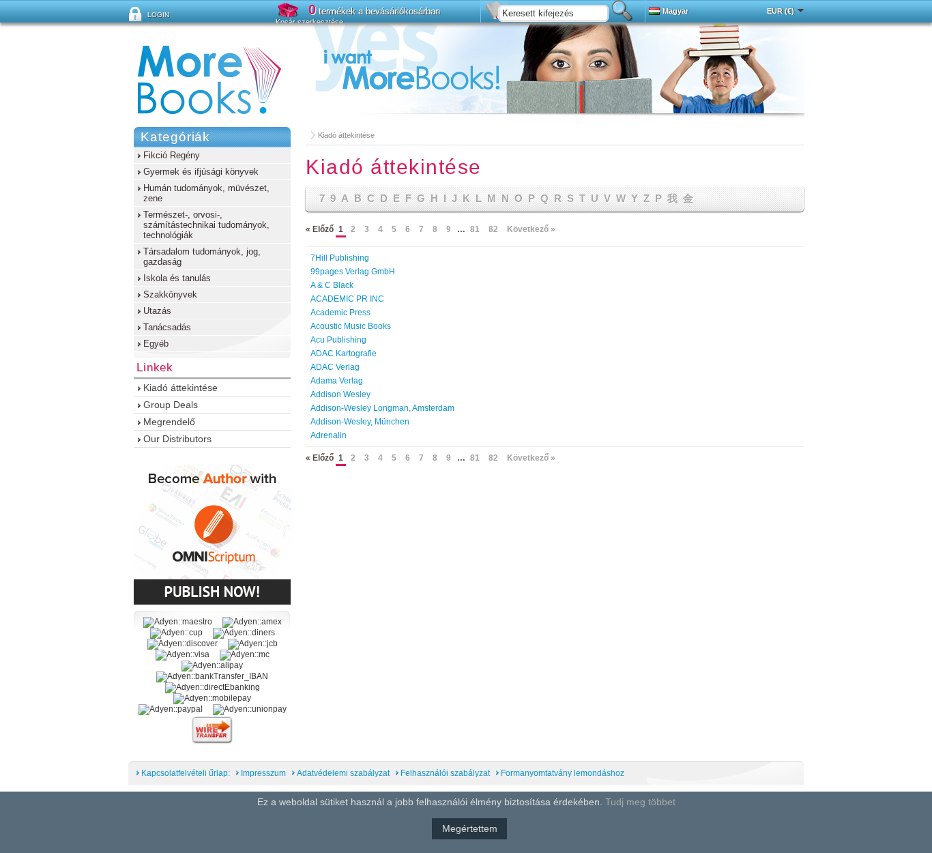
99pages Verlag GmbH (352, 271)
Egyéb (156, 343)
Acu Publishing (338, 340)
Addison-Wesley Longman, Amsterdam (382, 408)
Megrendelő (169, 421)
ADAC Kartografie (343, 353)
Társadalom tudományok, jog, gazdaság (202, 256)
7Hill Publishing (339, 258)
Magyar (675, 11)
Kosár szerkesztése (309, 22)
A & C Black (331, 285)
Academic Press (340, 312)
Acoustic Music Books (350, 326)
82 (493, 229)
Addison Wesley (340, 394)
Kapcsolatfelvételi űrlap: (185, 773)
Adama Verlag (336, 381)
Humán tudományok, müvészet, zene (206, 193)
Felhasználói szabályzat (445, 773)
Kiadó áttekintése (346, 135)
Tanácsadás (167, 327)
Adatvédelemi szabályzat (343, 773)
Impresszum (263, 773)
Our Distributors (177, 438)
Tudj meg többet (640, 801)
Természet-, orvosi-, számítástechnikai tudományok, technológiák (206, 224)
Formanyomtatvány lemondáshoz (562, 773)
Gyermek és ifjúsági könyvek (201, 172)
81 (475, 229)
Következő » (531, 229)
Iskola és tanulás (177, 278)
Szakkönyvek (170, 294)
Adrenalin (328, 435)
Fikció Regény (171, 155)
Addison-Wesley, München (359, 421)
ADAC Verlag (335, 367)
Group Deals (170, 404)
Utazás (157, 311)
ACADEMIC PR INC (347, 299)
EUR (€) (780, 11)
